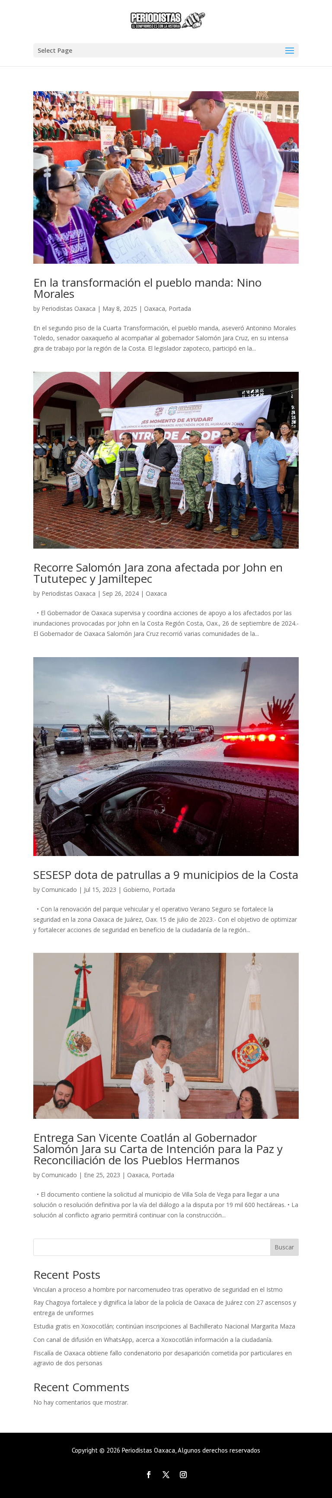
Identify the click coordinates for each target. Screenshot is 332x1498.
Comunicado (59, 889)
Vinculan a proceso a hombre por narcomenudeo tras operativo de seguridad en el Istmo (158, 1289)
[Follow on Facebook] (149, 1475)
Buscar (284, 1247)
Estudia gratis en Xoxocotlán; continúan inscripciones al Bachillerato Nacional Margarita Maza (164, 1326)
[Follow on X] (166, 1475)
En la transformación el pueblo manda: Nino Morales (147, 288)
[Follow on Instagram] (183, 1475)
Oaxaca (154, 308)
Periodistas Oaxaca (69, 308)
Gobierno (136, 889)
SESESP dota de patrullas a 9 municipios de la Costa (165, 874)
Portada (180, 308)
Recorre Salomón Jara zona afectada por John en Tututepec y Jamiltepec (158, 572)
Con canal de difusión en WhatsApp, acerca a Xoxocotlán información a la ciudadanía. (153, 1339)
